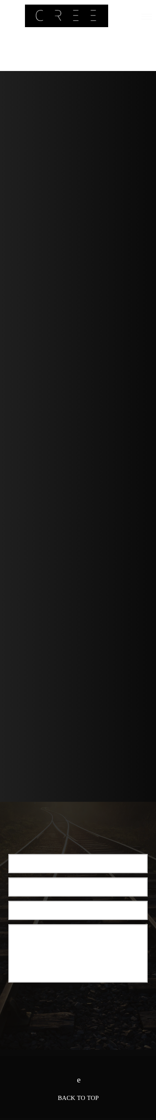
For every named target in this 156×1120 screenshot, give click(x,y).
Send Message (78, 1003)
